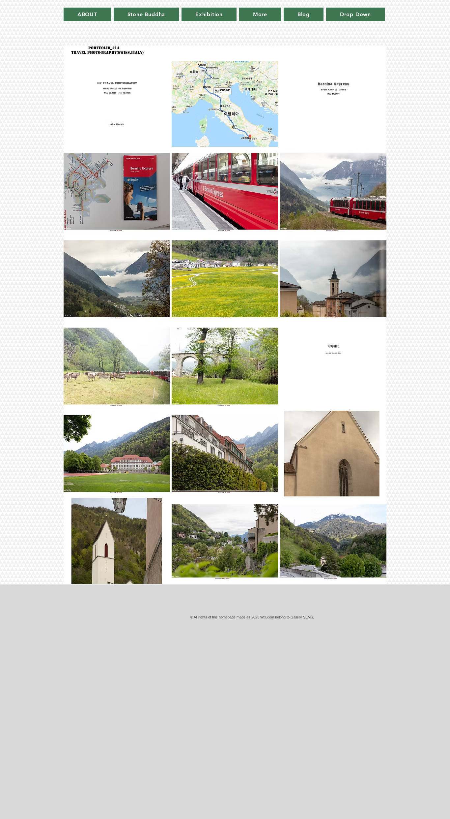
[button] (117, 104)
